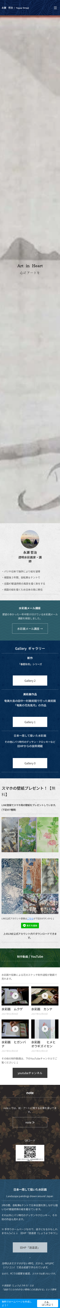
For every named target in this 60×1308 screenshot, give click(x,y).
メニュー (55, 8)
